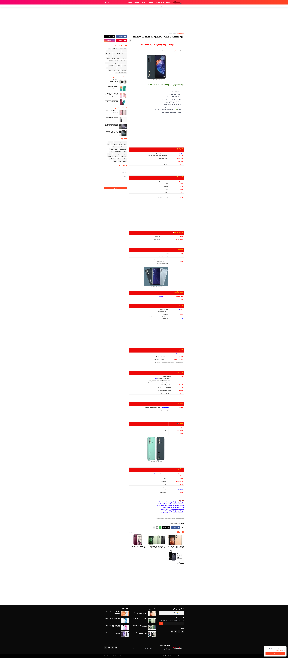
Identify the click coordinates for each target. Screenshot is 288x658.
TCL (115, 65)
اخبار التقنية (123, 154)
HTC (121, 61)
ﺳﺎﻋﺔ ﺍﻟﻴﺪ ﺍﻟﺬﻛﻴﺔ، (122, 147)
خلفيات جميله (114, 144)
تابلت (108, 144)
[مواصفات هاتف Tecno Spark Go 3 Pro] (137, 539)
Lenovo (119, 56)
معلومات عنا (121, 656)
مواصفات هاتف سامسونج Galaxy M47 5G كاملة (111, 100)
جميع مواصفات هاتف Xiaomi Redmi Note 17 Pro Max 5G (157, 547)
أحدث (182, 602)
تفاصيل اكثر (279, 650)
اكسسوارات (110, 156)
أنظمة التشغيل (123, 149)
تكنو (116, 6)
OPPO (119, 51)
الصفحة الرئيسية (180, 33)
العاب (115, 154)
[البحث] (105, 2)
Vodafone (124, 70)
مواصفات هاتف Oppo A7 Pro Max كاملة (113, 612)
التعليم (124, 161)
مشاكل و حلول (122, 144)
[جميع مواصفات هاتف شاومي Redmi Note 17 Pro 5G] (175, 539)
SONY (110, 56)
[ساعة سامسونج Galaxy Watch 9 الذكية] (123, 81)
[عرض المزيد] (154, 527)
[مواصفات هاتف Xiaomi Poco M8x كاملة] (152, 627)
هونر (147, 6)
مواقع (118, 159)
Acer (115, 70)
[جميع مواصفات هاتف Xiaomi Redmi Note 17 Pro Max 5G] (156, 539)
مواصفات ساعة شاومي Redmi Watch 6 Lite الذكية (139, 632)
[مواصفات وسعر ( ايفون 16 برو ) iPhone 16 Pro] (123, 133)
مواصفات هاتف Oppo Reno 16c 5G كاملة (112, 632)
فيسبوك (109, 154)
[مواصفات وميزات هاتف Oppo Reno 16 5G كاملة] (125, 627)
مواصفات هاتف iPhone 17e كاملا (112, 111)
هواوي (150, 6)
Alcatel (118, 58)
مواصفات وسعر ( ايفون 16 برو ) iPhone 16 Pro (111, 131)
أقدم (131, 602)
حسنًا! (275, 654)
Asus (114, 56)
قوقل (133, 6)
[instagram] (172, 631)
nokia (110, 53)
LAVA (119, 65)
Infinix (118, 53)
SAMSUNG (115, 49)
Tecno (172, 523)
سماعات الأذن (112, 159)
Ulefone (111, 65)
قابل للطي (123, 156)
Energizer (115, 63)
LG (106, 53)
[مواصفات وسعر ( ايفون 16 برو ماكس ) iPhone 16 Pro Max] (123, 126)
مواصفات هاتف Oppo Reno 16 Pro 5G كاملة (112, 619)
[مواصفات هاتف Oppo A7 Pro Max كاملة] (125, 613)
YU (118, 70)
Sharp (124, 68)
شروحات (130, 2)
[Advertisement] (144, 19)
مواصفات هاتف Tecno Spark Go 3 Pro (138, 547)
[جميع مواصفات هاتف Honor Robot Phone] (175, 555)
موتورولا (138, 6)
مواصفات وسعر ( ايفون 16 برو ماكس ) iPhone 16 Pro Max (111, 126)
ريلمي (126, 6)
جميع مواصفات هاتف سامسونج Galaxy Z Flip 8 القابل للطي (111, 95)
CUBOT (110, 70)
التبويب (144, 2)
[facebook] (182, 631)
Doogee (114, 68)
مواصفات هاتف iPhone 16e (112, 118)
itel (116, 73)
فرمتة (115, 142)
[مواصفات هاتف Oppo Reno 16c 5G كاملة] (125, 634)
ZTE (129, 6)
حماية (120, 161)
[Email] (157, 527)
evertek (119, 68)
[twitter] (179, 631)
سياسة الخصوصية (113, 656)
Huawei (124, 51)
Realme (109, 51)
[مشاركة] (130, 40)
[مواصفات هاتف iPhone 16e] (123, 119)
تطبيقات (136, 2)
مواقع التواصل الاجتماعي (115, 152)
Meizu (108, 58)
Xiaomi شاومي (122, 49)
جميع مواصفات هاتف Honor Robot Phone (176, 562)
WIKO (120, 63)
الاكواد (124, 152)
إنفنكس (142, 6)
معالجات (124, 159)
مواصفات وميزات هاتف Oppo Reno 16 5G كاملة (113, 626)
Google (111, 61)
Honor (114, 51)
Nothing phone (122, 73)
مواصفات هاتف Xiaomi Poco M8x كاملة (140, 626)
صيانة (115, 161)
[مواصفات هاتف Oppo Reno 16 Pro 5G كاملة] (125, 620)
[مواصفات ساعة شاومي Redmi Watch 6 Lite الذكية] (152, 634)
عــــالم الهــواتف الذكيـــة (173, 50)
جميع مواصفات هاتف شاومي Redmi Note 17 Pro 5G (176, 547)
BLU (125, 61)
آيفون (167, 6)
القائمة (151, 2)
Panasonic (108, 63)
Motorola (124, 53)
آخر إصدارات (117, 156)
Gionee (124, 65)
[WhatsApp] (160, 527)
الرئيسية (168, 2)
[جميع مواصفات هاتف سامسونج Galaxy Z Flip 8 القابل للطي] (123, 95)
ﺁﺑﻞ (118, 154)
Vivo (109, 49)
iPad (125, 63)
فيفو (155, 6)
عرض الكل (131, 532)
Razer (108, 68)
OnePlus (121, 6)
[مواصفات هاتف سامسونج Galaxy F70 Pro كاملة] (123, 88)
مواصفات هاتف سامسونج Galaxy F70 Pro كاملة (111, 87)
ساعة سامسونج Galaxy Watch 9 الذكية (112, 80)
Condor (116, 61)
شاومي (162, 6)
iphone (113, 58)
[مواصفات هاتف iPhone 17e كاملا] (123, 112)
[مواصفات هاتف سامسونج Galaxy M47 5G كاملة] (123, 102)
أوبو (158, 6)
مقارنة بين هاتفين (114, 149)
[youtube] (175, 631)
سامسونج (172, 6)
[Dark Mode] (109, 2)
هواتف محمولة (160, 2)
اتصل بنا (106, 656)
